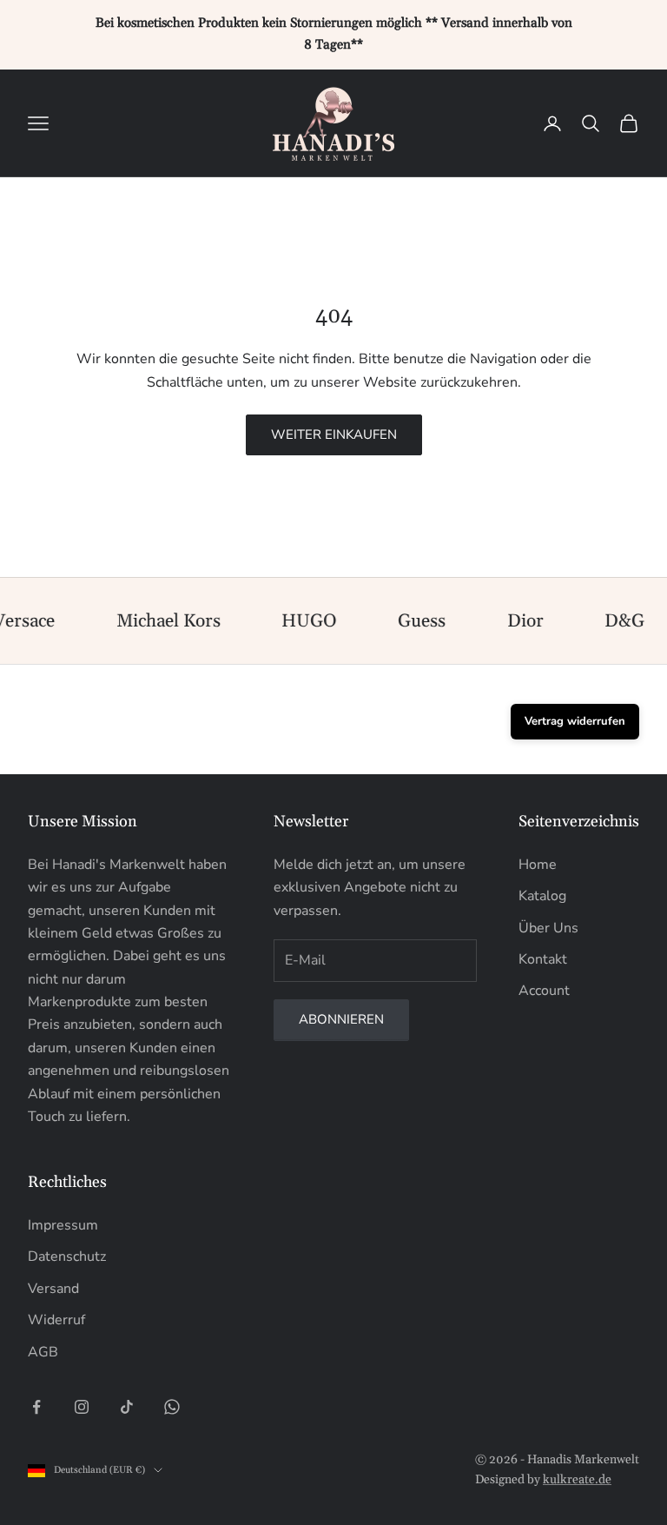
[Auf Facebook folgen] (36, 1407)
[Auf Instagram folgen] (81, 1407)
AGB (43, 1352)
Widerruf (56, 1319)
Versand (53, 1288)
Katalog (542, 895)
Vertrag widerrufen (575, 721)
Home (537, 864)
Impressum (63, 1225)
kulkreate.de (577, 1480)
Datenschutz (67, 1256)
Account (544, 990)
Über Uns (548, 928)
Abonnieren (341, 1019)
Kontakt (542, 959)
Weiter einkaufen (334, 434)
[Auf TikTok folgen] (126, 1407)
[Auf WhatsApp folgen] (172, 1407)
